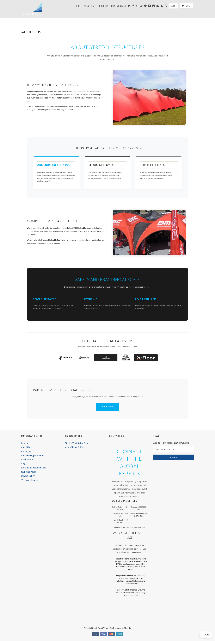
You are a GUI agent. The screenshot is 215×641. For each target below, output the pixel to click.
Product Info (27, 459)
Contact (121, 6)
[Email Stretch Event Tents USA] (157, 6)
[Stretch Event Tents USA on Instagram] (153, 6)
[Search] (166, 6)
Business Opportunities (32, 455)
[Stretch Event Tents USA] (32, 8)
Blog (23, 463)
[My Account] (162, 6)
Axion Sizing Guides (74, 447)
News (112, 6)
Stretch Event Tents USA (101, 628)
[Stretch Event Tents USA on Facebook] (133, 6)
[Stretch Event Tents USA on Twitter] (129, 6)
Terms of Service (29, 480)
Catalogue (26, 451)
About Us (90, 5)
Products (103, 6)
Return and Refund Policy (33, 468)
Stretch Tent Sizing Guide (77, 443)
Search (24, 443)
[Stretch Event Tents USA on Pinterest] (145, 6)
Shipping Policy (28, 472)
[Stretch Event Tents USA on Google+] (137, 6)
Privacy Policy (28, 476)
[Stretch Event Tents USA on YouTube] (141, 6)
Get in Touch (107, 406)
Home (79, 6)
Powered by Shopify (122, 628)
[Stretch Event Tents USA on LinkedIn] (149, 6)
